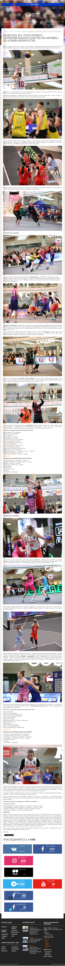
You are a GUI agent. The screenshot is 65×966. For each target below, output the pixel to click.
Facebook (47, 939)
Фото (4, 419)
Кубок (4, 222)
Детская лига (42, 22)
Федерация (5, 214)
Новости (4, 205)
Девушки (4, 413)
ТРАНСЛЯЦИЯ (32, 4)
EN (62, 8)
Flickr (46, 947)
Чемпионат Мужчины (13, 22)
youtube (54, 8)
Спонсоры (54, 21)
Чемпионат (5, 220)
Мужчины (5, 307)
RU (60, 8)
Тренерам (5, 131)
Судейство (5, 194)
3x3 (4, 361)
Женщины (5, 327)
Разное (4, 237)
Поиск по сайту (44, 8)
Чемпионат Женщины (21, 22)
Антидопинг (47, 21)
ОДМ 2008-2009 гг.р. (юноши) (4, 548)
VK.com (46, 940)
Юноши (4, 410)
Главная (4, 10)
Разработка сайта (55, 964)
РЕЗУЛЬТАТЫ (6, 456)
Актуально (6, 21)
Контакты (4, 48)
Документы (5, 56)
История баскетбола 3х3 (5, 383)
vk (46, 8)
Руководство (15, 947)
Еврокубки (5, 234)
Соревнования (15, 949)
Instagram (47, 943)
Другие (4, 422)
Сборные (4, 217)
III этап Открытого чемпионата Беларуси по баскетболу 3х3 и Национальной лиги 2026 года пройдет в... (35, 950)
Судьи (4, 202)
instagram (56, 8)
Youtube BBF (48, 946)
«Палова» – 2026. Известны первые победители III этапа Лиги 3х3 (35, 940)
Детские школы (35, 22)
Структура (5, 28)
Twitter (46, 942)
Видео (3, 938)
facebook (49, 8)
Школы (4, 154)
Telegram (47, 944)
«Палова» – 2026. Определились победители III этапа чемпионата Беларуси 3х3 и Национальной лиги (35, 931)
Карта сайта (4, 951)
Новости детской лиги (4, 403)
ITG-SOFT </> (62, 964)
